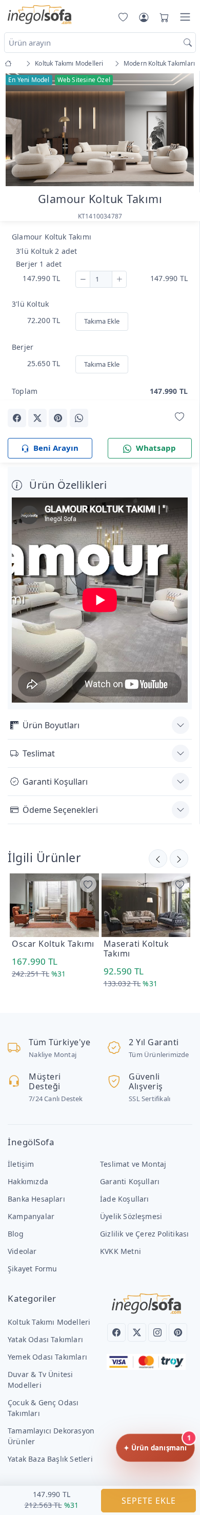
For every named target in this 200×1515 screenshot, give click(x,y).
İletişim (21, 1164)
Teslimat (39, 753)
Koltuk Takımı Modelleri (49, 1322)
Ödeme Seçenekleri (60, 809)
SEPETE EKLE (149, 1500)
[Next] (179, 130)
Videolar (22, 1251)
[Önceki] (179, 858)
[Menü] (185, 17)
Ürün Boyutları (51, 725)
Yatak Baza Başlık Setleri (50, 1459)
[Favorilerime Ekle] (179, 417)
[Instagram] (157, 1332)
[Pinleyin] (58, 418)
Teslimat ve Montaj (133, 1164)
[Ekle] (119, 279)
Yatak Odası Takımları (45, 1339)
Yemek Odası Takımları (47, 1357)
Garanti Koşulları (55, 781)
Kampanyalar (31, 1216)
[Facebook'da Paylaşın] (17, 418)
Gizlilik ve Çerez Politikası (144, 1234)
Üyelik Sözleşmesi (131, 1216)
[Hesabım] (143, 17)
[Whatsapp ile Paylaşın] (79, 418)
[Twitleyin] (37, 418)
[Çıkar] (82, 279)
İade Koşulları (124, 1199)
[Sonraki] (158, 858)
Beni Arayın (55, 448)
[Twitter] (137, 1332)
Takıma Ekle (101, 321)
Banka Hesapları (36, 1199)
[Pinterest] (178, 1332)
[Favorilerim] (121, 17)
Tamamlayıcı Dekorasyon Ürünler (51, 1436)
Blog (16, 1234)
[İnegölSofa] (39, 15)
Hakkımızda (28, 1181)
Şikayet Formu (32, 1268)
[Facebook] (116, 1332)
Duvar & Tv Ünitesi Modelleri (40, 1379)
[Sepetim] (162, 17)
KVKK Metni (120, 1251)
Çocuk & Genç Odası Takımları (43, 1408)
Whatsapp (156, 448)
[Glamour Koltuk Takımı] (100, 129)
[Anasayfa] (10, 63)
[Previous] (20, 130)
